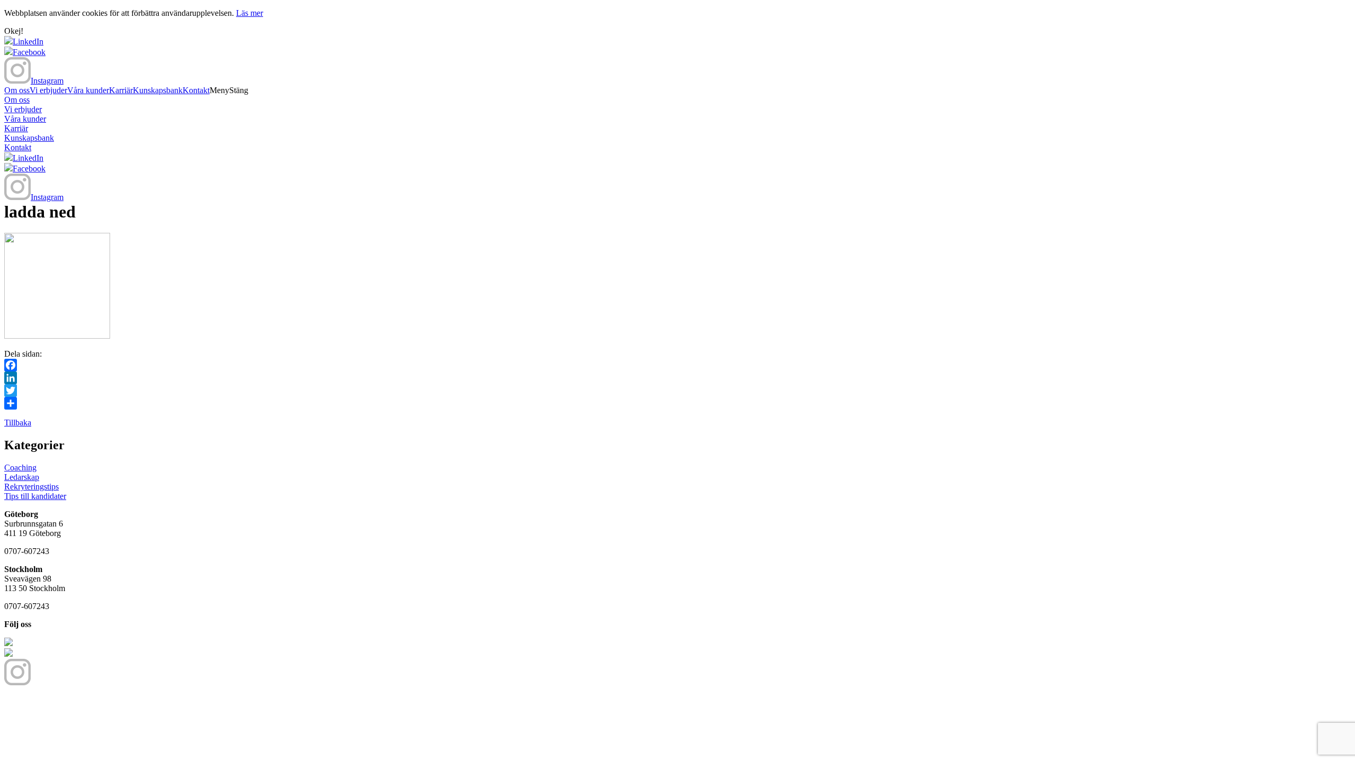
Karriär (121, 90)
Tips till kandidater (35, 496)
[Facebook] (677, 365)
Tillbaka (17, 422)
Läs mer (249, 12)
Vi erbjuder (48, 90)
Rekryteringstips (31, 486)
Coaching (20, 467)
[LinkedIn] (677, 377)
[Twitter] (677, 390)
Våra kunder (88, 90)
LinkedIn (28, 41)
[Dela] (677, 403)
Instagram (47, 80)
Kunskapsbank (158, 90)
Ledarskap (21, 477)
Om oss (17, 90)
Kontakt (196, 90)
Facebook (29, 52)
